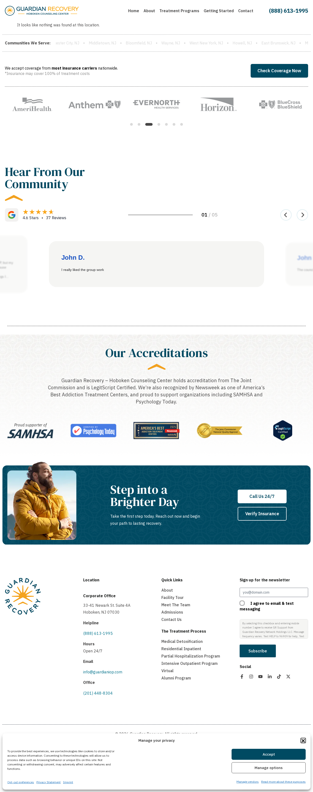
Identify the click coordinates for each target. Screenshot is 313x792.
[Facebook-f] (242, 676)
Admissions (172, 612)
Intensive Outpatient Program (189, 663)
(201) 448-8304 (98, 693)
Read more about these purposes (283, 781)
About (167, 590)
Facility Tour (172, 597)
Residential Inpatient (181, 648)
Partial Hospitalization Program (190, 656)
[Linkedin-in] (270, 676)
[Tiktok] (279, 676)
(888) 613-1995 (288, 10)
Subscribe (257, 650)
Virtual (167, 670)
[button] (303, 740)
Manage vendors (247, 781)
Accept (269, 754)
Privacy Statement (48, 782)
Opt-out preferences (20, 782)
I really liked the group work (82, 270)
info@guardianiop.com (102, 671)
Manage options (269, 768)
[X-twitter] (288, 676)
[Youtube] (260, 676)
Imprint (68, 782)
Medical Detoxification (182, 641)
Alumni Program (176, 678)
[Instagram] (251, 676)
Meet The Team (175, 604)
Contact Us (171, 619)
